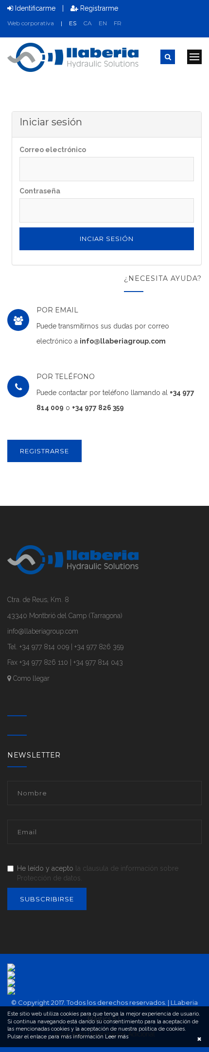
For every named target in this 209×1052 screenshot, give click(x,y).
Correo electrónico (52, 150)
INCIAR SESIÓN (107, 238)
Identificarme (34, 8)
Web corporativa (30, 23)
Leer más (116, 1037)
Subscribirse (47, 899)
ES (72, 23)
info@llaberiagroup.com (123, 341)
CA (87, 23)
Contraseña (39, 191)
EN (103, 23)
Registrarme (98, 8)
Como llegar (30, 678)
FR (118, 23)
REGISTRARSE (44, 451)
